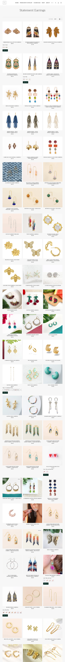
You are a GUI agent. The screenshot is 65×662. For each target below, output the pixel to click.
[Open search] (55, 2)
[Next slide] (20, 31)
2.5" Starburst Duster (16, 389)
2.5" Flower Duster (7, 389)
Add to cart (5, 50)
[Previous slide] (4, 31)
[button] (56, 19)
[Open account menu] (58, 2)
